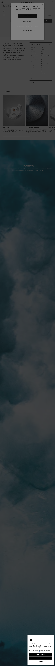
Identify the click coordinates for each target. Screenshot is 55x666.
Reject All (40, 658)
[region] (41, 650)
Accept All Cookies (41, 654)
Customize (40, 661)
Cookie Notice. (42, 651)
